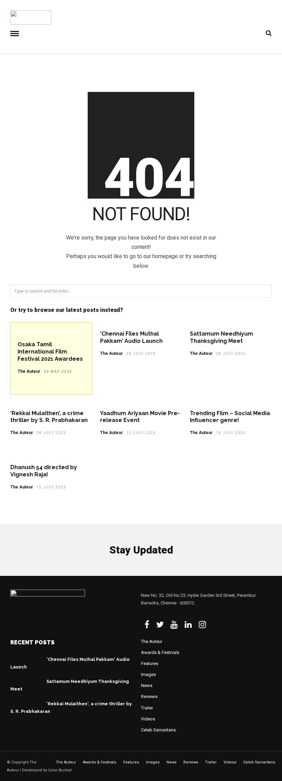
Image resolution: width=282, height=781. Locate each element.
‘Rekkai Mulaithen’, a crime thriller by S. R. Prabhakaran (49, 417)
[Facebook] (146, 624)
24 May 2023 (58, 371)
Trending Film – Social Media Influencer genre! (230, 417)
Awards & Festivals (160, 652)
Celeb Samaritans (158, 729)
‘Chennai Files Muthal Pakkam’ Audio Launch (131, 337)
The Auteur (29, 371)
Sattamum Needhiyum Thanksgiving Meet (221, 337)
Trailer (147, 707)
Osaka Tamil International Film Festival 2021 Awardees (50, 351)
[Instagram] (202, 624)
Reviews (149, 696)
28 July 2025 (141, 354)
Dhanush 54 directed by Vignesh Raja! (43, 471)
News (146, 685)
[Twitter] (160, 624)
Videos (148, 718)
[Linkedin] (188, 624)
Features (149, 663)
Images (148, 674)
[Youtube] (174, 624)
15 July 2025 (141, 433)
